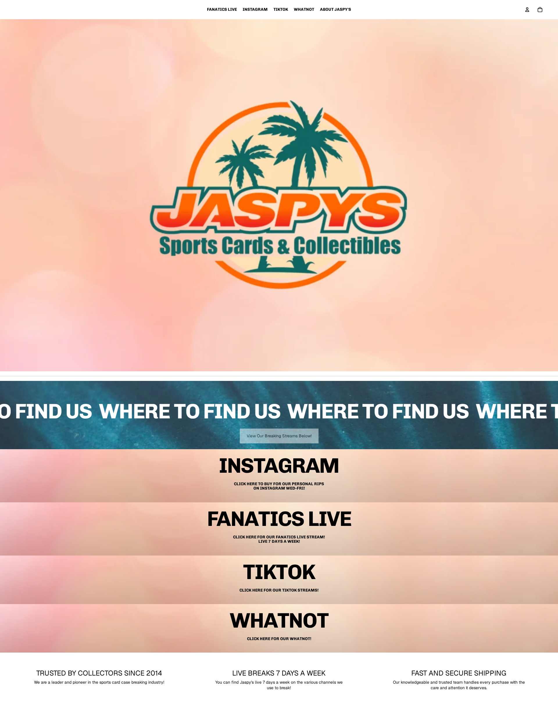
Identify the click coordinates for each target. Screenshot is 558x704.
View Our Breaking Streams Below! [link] (279, 435)
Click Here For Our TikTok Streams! (279, 590)
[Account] (527, 9)
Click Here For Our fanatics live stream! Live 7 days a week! (279, 539)
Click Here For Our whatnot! (279, 638)
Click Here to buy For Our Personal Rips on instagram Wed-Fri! (279, 486)
